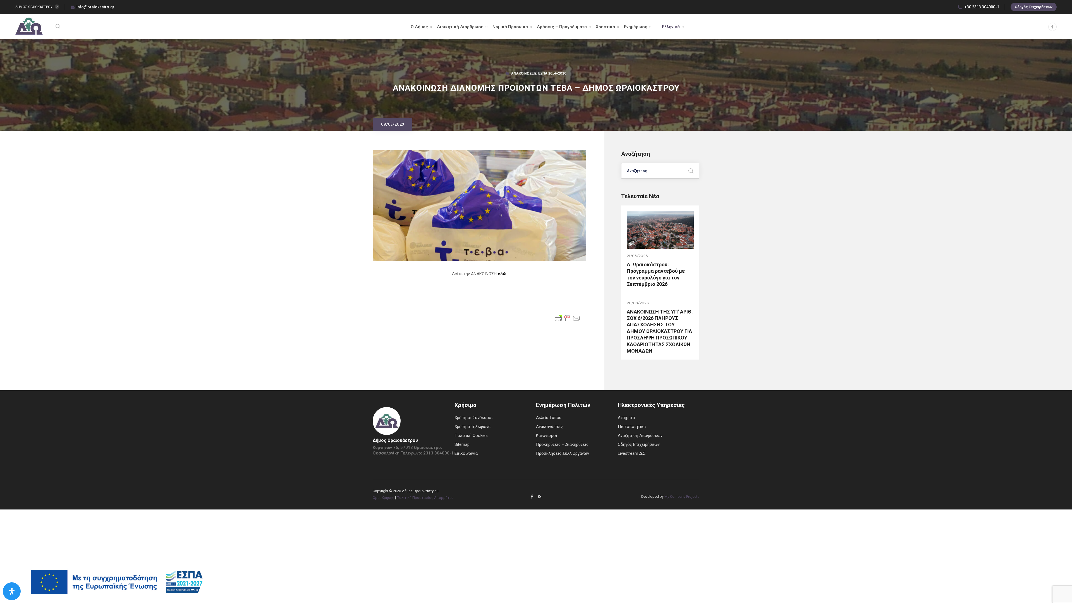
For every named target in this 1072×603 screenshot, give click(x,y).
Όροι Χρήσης (383, 498)
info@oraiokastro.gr (95, 7)
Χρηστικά (605, 26)
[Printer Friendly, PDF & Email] (567, 318)
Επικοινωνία (466, 453)
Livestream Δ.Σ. (632, 453)
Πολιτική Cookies (471, 435)
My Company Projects (681, 496)
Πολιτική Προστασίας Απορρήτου (425, 498)
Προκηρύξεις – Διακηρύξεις (562, 444)
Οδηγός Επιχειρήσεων (1033, 7)
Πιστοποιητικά (632, 426)
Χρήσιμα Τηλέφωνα (472, 426)
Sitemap (462, 444)
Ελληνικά (671, 26)
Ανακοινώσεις (524, 74)
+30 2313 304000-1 (981, 7)
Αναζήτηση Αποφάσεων (640, 435)
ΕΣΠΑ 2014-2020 (552, 74)
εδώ (502, 273)
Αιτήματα (626, 417)
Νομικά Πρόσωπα (510, 26)
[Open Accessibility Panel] (12, 591)
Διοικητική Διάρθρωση (460, 26)
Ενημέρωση (635, 26)
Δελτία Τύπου (548, 417)
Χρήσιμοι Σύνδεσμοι (473, 417)
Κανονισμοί (546, 435)
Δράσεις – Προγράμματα (562, 26)
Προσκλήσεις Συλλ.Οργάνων (562, 453)
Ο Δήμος (419, 26)
